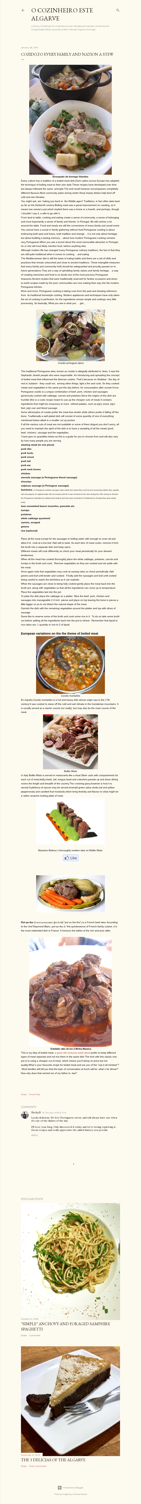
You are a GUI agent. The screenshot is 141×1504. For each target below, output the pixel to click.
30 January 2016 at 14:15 (54, 1112)
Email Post (34, 1094)
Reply (34, 1135)
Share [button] (24, 1094)
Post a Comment (37, 1466)
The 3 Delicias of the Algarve (53, 1459)
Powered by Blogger (73, 1487)
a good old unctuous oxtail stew (72, 1052)
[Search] (118, 9)
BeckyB (36, 1112)
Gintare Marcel (79, 1494)
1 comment (34, 1335)
